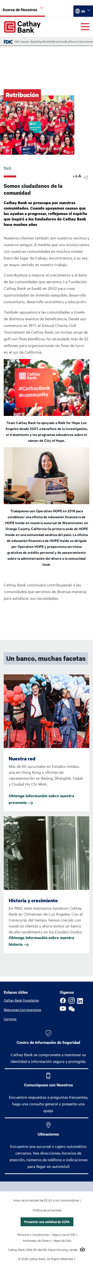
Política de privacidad (47, 1210)
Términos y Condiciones (33, 1234)
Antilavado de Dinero (36, 1240)
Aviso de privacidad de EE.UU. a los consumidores (46, 1200)
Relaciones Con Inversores (22, 1009)
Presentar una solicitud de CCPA (47, 1221)
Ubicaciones (48, 1134)
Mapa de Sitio (62, 1240)
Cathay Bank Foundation (21, 1000)
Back (7, 167)
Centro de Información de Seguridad (48, 1042)
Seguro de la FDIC (64, 1234)
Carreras (10, 1018)
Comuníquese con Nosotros (48, 1084)
